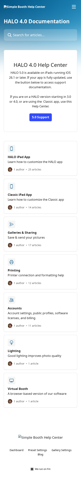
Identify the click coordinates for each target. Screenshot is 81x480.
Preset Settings (37, 450)
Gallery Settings (62, 450)
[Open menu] (73, 7)
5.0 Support (40, 117)
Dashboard (17, 450)
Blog (40, 454)
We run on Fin (42, 469)
